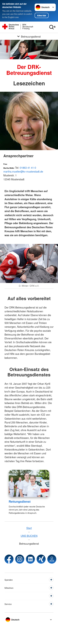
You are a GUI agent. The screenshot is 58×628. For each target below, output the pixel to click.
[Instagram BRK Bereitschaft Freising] (19, 559)
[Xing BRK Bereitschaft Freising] (41, 559)
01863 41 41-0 (28, 167)
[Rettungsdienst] (29, 483)
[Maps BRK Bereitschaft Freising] (51, 559)
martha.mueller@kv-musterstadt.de (23, 171)
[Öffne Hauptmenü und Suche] (52, 27)
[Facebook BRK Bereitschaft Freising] (9, 559)
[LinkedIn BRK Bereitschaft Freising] (30, 559)
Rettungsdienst (20, 501)
